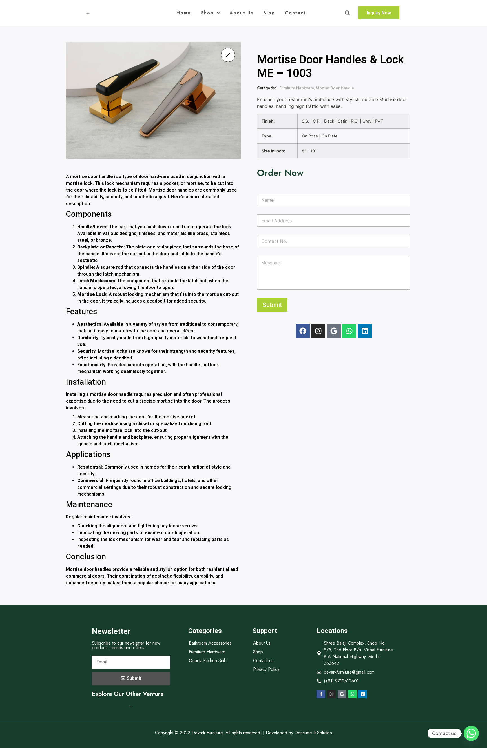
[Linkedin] (365, 331)
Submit (272, 304)
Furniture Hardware (296, 88)
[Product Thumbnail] (228, 55)
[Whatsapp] (349, 331)
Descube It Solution (313, 732)
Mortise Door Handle (335, 88)
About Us (241, 13)
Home (183, 13)
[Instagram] (318, 331)
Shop (207, 13)
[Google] (334, 331)
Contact (295, 13)
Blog (269, 13)
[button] (347, 13)
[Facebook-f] (321, 694)
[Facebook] (303, 331)
